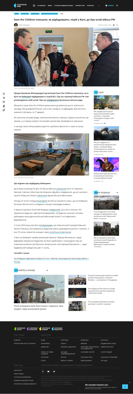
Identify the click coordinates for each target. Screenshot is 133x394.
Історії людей (106, 352)
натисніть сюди (68, 384)
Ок (125, 386)
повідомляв (54, 209)
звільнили (42, 195)
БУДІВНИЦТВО (35, 13)
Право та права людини (47, 353)
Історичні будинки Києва (63, 5)
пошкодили (41, 201)
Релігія (63, 357)
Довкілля (45, 347)
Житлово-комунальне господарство (90, 348)
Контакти (18, 370)
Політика (45, 357)
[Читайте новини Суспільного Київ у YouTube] (48, 371)
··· (99, 5)
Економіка (45, 343)
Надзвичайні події (108, 343)
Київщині (26, 96)
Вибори (84, 343)
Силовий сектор (87, 352)
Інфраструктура (107, 347)
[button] (4, 93)
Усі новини (41, 5)
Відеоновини (86, 360)
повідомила (53, 100)
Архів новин (19, 374)
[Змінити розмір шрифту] (117, 25)
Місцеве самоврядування (68, 353)
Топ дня (104, 360)
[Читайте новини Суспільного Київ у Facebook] (43, 371)
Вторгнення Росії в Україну (49, 13)
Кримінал (85, 340)
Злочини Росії (86, 357)
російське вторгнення (60, 232)
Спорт (43, 360)
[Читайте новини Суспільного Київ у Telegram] (54, 371)
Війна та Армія (67, 360)
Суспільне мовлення (22, 377)
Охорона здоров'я (68, 347)
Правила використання (23, 380)
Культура (90, 5)
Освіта (63, 343)
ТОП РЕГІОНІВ (24, 13)
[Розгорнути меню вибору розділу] (34, 5)
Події (61, 13)
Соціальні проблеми (109, 357)
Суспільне (67, 382)
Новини (17, 340)
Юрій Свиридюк (24, 25)
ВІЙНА (16, 13)
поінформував (45, 225)
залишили (61, 188)
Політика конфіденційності (25, 384)
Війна (50, 5)
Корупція (64, 340)
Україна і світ (80, 5)
